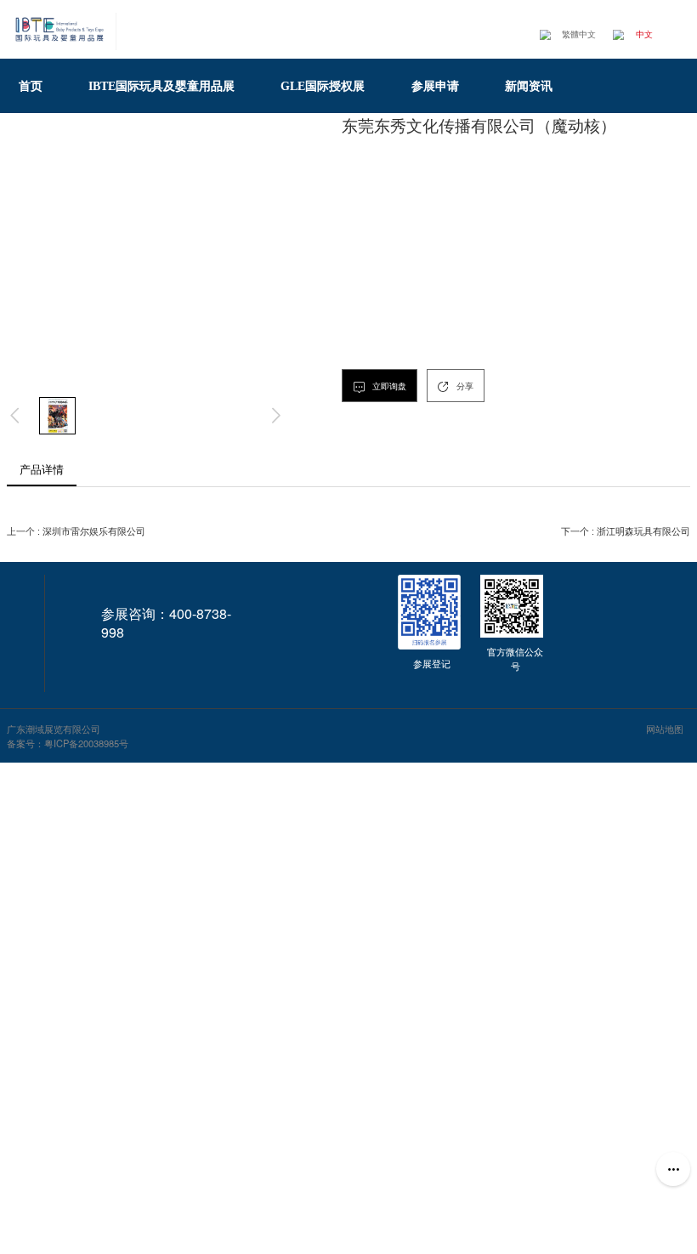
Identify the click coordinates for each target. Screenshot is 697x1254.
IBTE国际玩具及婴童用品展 (167, 86)
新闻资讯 (534, 86)
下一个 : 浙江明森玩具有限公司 (625, 531)
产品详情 (42, 469)
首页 (36, 86)
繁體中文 (579, 34)
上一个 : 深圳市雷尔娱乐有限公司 (76, 531)
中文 (644, 34)
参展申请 (441, 86)
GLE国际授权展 (328, 86)
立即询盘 (388, 386)
